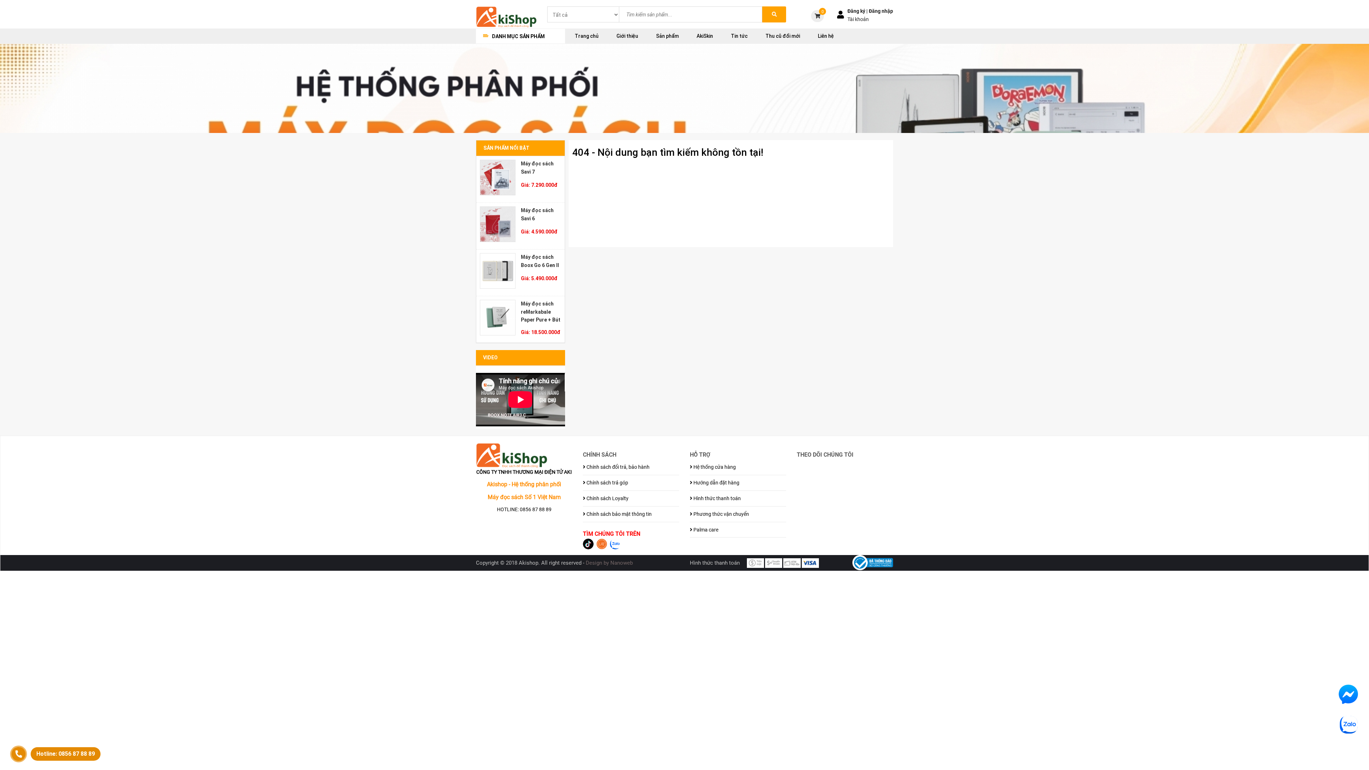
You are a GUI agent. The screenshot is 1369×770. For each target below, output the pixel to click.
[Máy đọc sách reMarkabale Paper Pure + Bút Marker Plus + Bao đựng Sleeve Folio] (497, 317)
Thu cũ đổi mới (782, 36)
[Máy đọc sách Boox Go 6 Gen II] (497, 271)
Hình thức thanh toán (716, 498)
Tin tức (739, 36)
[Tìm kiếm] (774, 14)
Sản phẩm (667, 36)
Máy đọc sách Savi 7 (537, 168)
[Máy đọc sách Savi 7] (497, 177)
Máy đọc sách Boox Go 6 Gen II (540, 261)
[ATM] (791, 562)
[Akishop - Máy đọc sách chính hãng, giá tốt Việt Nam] (506, 16)
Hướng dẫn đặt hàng (715, 483)
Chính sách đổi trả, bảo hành (617, 467)
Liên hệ (826, 36)
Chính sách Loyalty (607, 498)
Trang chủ (587, 36)
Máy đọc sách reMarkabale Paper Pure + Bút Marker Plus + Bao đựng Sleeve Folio (541, 312)
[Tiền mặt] (755, 562)
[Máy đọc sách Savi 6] (497, 224)
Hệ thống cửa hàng (714, 467)
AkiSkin (705, 36)
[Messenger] (1348, 694)
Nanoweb (621, 563)
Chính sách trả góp (606, 483)
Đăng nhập (881, 11)
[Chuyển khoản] (773, 562)
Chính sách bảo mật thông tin (618, 514)
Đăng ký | (858, 11)
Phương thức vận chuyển (720, 514)
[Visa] (810, 562)
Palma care (705, 530)
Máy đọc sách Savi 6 (537, 214)
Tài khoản (858, 19)
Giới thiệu (627, 36)
